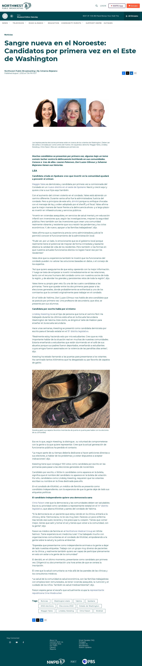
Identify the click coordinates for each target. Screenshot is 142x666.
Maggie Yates (39, 184)
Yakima (79, 601)
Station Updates (85, 647)
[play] (5, 16)
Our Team (53, 646)
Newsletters (83, 646)
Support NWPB (94, 23)
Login (103, 6)
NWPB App (118, 5)
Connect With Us (56, 642)
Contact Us (83, 644)
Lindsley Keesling (41, 314)
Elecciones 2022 (66, 606)
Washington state (62, 601)
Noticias (8, 35)
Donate (134, 6)
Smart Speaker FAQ (86, 640)
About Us (53, 640)
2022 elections (47, 606)
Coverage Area (55, 644)
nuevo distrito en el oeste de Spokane (67, 187)
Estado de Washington (89, 606)
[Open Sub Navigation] (9, 23)
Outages (108, 23)
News (5, 23)
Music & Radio (36, 23)
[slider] (15, 16)
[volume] (12, 16)
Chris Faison (38, 503)
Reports (53, 649)
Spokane (91, 601)
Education (53, 23)
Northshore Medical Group (79, 531)
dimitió (75, 201)
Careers (53, 647)
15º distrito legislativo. (78, 331)
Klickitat (99, 611)
